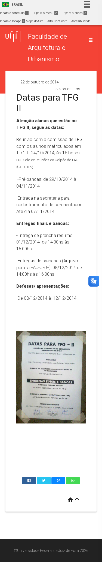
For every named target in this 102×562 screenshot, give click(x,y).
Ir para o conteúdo (14, 13)
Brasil (11, 4)
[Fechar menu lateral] (90, 40)
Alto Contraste (57, 21)
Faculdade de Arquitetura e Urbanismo (47, 47)
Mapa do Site (34, 21)
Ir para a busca (74, 13)
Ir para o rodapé (12, 21)
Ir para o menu (45, 13)
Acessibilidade (80, 21)
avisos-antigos (67, 89)
